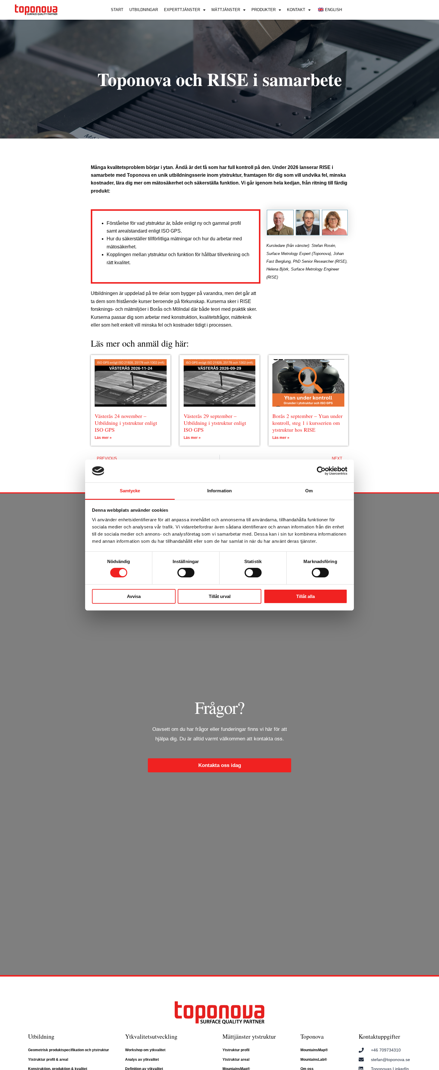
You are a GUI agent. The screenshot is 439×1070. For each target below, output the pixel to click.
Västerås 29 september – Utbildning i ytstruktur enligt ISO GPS (215, 422)
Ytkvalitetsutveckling (151, 1036)
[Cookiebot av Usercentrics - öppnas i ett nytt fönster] (321, 470)
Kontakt (296, 9)
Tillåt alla (305, 596)
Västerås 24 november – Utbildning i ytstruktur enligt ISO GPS (126, 422)
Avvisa (134, 596)
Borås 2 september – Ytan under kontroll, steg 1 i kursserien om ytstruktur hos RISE (307, 422)
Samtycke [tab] (130, 490)
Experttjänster (182, 9)
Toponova (312, 1036)
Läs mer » (103, 438)
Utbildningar (143, 9)
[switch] (185, 572)
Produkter (263, 9)
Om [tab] (309, 490)
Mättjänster (225, 9)
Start (117, 9)
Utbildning (41, 1036)
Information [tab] (219, 490)
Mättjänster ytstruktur (249, 1036)
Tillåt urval (220, 596)
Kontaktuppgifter (379, 1036)
